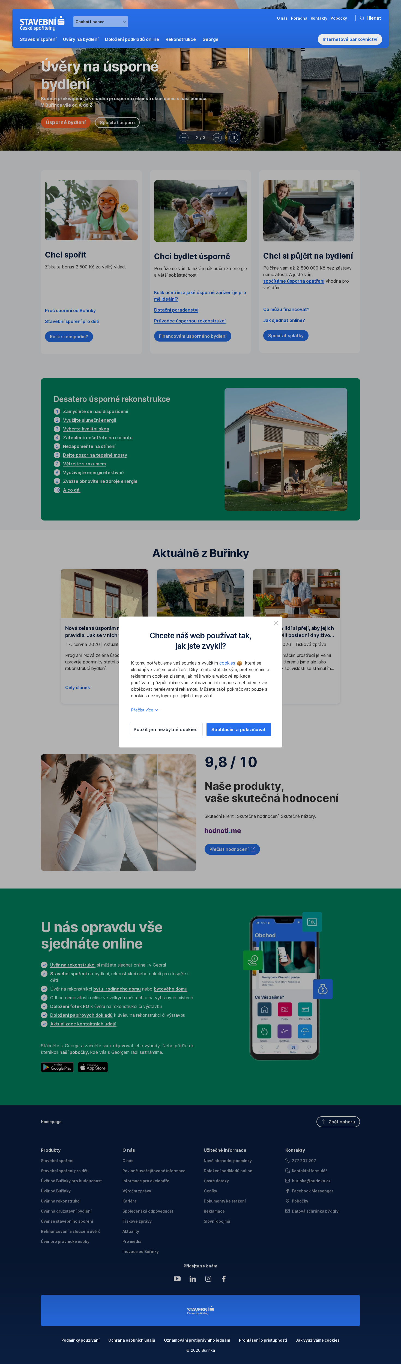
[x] (276, 623)
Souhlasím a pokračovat (238, 729)
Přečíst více (142, 710)
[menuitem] (38, 39)
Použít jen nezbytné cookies (165, 729)
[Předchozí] (183, 137)
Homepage (51, 1121)
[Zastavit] (233, 137)
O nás (128, 1150)
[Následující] (217, 137)
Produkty (51, 1150)
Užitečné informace (225, 1150)
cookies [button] (228, 663)
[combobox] (100, 21)
